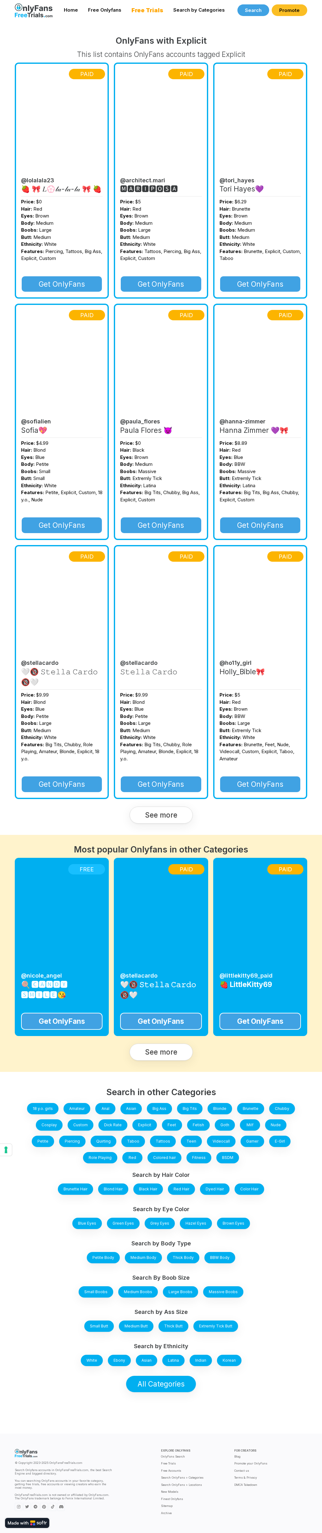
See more (161, 815)
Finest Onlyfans (172, 1499)
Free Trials (168, 1463)
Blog (237, 1456)
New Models (169, 1491)
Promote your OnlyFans (250, 1463)
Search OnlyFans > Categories (182, 1477)
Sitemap (167, 1506)
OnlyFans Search (173, 1456)
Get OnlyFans (62, 284)
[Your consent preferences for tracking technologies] (6, 1150)
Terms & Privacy (245, 1477)
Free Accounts (171, 1470)
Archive (166, 1513)
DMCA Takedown (245, 1484)
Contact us (241, 1470)
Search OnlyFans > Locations (181, 1484)
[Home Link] (34, 10)
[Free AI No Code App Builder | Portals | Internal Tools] (27, 1523)
